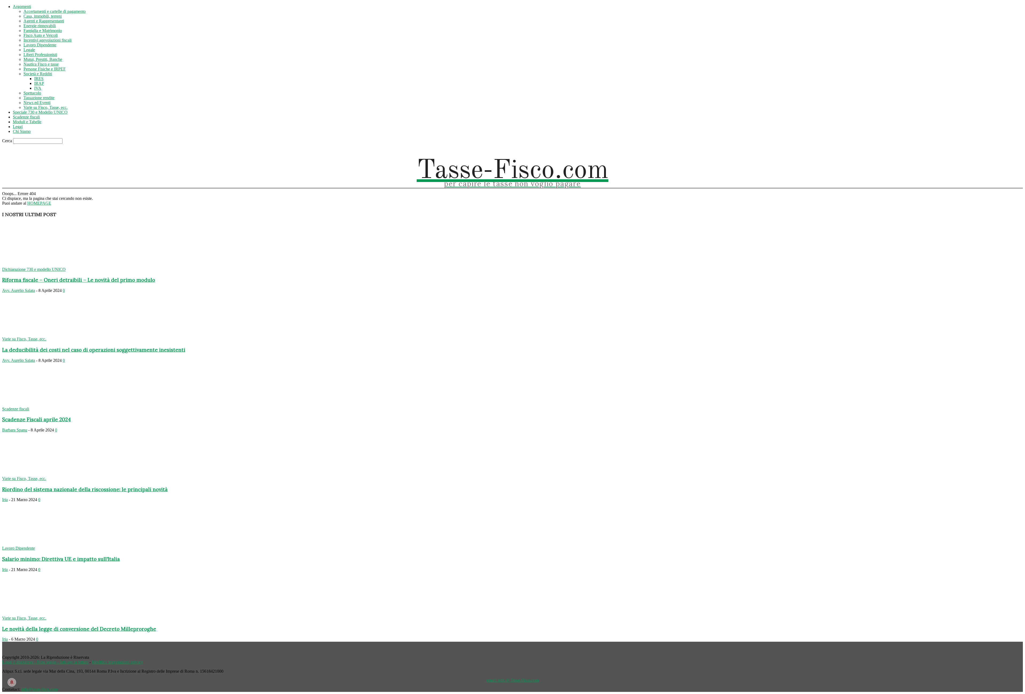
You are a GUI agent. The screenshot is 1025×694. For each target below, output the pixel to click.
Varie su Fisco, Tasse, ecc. (45, 107)
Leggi (18, 126)
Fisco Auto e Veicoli (40, 35)
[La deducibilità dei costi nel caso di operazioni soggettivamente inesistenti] (45, 334)
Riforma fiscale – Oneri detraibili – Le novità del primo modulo (78, 280)
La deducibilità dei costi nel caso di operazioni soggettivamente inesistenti (93, 350)
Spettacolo (32, 93)
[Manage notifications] (11, 682)
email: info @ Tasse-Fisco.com (513, 680)
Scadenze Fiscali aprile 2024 (36, 419)
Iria (5, 499)
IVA (37, 88)
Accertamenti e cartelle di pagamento (54, 11)
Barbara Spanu (14, 430)
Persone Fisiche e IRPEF (44, 69)
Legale (29, 49)
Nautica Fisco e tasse (41, 64)
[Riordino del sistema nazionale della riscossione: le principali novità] (45, 473)
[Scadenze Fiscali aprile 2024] (45, 404)
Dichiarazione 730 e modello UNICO (34, 269)
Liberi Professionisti (40, 54)
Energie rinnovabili (39, 25)
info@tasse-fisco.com (39, 689)
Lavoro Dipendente (39, 45)
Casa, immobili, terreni (42, 16)
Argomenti (22, 6)
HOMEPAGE (39, 203)
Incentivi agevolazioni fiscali (47, 40)
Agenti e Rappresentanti (43, 21)
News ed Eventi (36, 102)
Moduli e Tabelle (27, 122)
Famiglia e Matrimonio (42, 30)
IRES (39, 78)
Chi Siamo (22, 131)
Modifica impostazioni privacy (117, 662)
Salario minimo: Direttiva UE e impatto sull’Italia (61, 559)
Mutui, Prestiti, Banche (42, 59)
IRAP (39, 83)
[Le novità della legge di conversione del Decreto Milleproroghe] (45, 613)
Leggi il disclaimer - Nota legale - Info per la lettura (45, 662)
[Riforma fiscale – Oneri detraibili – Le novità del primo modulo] (45, 264)
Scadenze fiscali (26, 117)
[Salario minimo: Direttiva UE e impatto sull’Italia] (45, 543)
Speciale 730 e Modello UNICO (40, 112)
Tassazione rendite (38, 98)
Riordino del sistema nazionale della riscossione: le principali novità (85, 489)
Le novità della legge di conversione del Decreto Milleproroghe (79, 629)
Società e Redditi (37, 74)
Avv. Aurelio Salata (18, 290)
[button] (926, 149)
